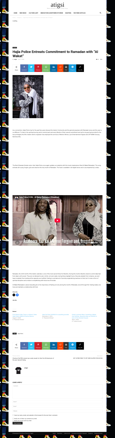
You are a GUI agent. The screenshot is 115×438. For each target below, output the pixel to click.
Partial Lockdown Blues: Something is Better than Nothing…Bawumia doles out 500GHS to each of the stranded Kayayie (84, 316)
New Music (23, 13)
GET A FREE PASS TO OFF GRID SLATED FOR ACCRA (87, 358)
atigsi (15, 59)
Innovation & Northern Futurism (52, 13)
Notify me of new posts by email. (23, 420)
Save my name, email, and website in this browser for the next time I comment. (36, 415)
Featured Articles (80, 13)
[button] (100, 13)
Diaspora (68, 13)
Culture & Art (33, 13)
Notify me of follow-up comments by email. (25, 418)
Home (15, 13)
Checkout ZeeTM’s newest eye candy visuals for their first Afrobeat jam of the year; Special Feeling (33, 359)
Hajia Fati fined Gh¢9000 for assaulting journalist (55, 314)
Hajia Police (20, 333)
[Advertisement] (57, 34)
